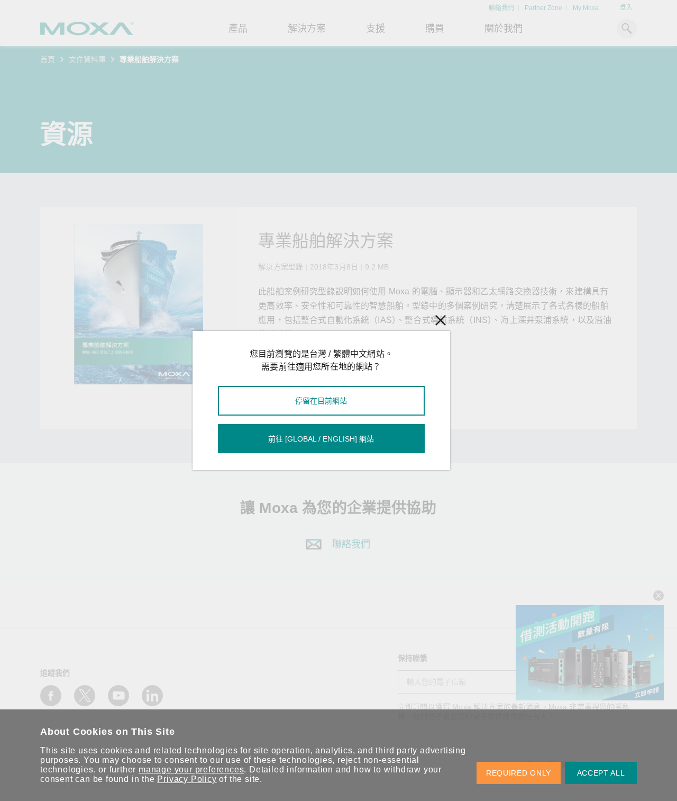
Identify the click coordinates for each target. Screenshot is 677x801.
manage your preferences (191, 769)
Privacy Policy (186, 779)
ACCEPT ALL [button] (601, 773)
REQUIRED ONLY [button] (518, 773)
